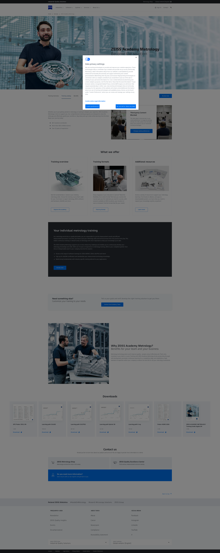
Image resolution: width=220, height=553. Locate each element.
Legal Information (99, 101)
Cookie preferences (92, 106)
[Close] (136, 57)
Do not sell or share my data (126, 106)
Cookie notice (89, 101)
